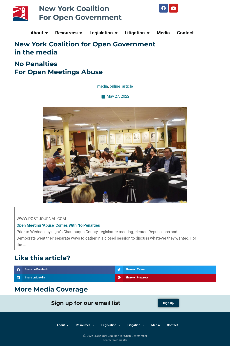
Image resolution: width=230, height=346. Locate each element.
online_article (121, 86)
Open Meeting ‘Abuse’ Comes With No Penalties (58, 225)
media (102, 86)
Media (163, 32)
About (37, 32)
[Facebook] (163, 8)
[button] (64, 270)
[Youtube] (173, 8)
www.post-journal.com (41, 218)
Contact (185, 32)
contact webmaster (115, 340)
